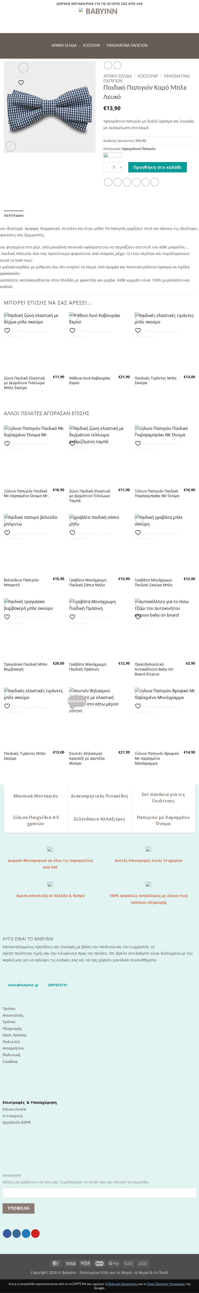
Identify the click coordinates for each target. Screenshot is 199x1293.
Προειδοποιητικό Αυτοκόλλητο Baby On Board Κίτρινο (154, 669)
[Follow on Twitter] (26, 1233)
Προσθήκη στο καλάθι (157, 167)
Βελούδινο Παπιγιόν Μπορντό (21, 582)
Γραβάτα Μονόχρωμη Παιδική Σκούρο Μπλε (154, 582)
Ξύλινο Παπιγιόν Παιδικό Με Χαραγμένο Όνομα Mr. (26, 493)
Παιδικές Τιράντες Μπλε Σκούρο (156, 380)
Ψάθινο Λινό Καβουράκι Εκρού (89, 380)
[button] (7, 20)
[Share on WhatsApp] (108, 182)
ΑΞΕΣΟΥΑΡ (91, 46)
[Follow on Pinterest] (35, 1233)
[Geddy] (112, 155)
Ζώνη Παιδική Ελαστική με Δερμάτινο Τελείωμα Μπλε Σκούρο (24, 383)
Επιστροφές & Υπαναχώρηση (30, 1102)
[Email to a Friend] (136, 182)
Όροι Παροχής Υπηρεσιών (166, 1284)
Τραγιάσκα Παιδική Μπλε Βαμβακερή (26, 667)
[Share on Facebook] (117, 182)
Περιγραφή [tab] (14, 215)
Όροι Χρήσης (14, 1034)
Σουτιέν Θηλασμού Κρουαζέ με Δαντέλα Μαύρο (87, 758)
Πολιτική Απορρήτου (123, 1284)
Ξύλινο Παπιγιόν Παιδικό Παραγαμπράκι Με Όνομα (157, 493)
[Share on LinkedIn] (155, 182)
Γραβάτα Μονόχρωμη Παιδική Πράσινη (87, 667)
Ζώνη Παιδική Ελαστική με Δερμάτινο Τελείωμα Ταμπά (89, 496)
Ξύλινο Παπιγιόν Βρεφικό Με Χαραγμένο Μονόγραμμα (157, 758)
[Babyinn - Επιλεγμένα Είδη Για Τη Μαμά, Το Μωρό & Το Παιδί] (99, 20)
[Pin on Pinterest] (145, 182)
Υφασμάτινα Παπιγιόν (126, 46)
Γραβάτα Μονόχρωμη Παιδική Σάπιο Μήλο (87, 582)
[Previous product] (117, 65)
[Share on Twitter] (127, 182)
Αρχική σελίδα (64, 46)
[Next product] (108, 65)
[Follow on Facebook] (7, 1233)
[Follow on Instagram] (16, 1233)
